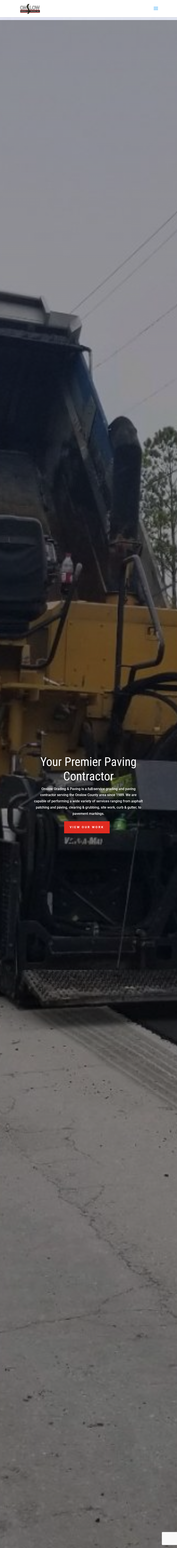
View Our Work (87, 827)
